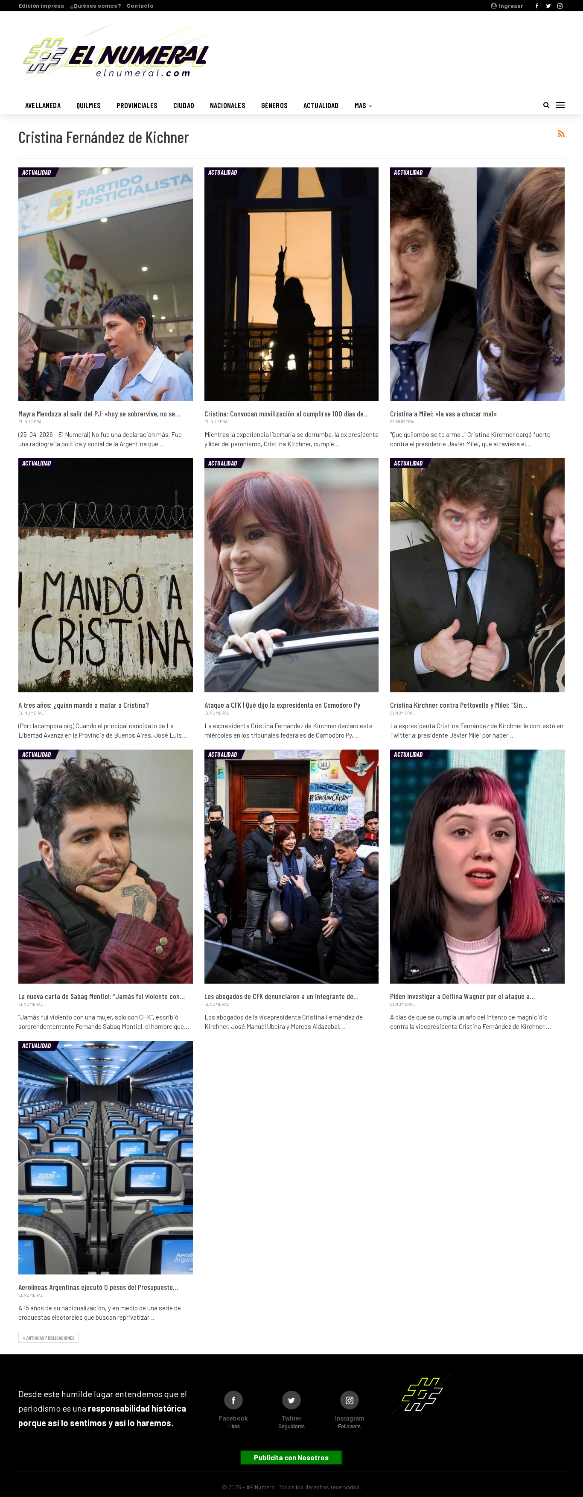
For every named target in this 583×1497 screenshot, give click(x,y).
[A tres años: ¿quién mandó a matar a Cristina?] (105, 575)
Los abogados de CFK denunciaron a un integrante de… (281, 996)
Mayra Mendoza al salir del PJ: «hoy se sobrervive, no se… (99, 413)
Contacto (140, 5)
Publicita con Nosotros (291, 1457)
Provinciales (137, 105)
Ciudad (183, 105)
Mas (361, 105)
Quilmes (88, 105)
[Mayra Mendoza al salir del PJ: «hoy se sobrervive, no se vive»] (105, 284)
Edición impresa (41, 5)
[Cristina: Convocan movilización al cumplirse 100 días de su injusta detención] (291, 284)
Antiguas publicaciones (50, 1338)
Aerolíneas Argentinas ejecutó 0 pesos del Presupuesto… (98, 1287)
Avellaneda (43, 105)
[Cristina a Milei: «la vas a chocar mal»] (477, 284)
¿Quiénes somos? (95, 5)
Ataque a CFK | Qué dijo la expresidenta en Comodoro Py (282, 704)
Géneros (274, 105)
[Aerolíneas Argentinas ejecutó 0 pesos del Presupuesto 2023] (105, 1158)
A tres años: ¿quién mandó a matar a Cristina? (83, 704)
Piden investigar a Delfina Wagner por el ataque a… (462, 996)
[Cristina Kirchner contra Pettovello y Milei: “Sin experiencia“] (477, 575)
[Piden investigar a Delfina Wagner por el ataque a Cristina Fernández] (477, 867)
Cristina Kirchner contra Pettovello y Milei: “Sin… (458, 704)
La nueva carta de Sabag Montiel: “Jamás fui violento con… (101, 996)
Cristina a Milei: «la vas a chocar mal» (443, 413)
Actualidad (321, 105)
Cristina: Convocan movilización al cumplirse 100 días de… (286, 413)
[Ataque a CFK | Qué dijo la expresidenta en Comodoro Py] (291, 575)
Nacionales (227, 105)
